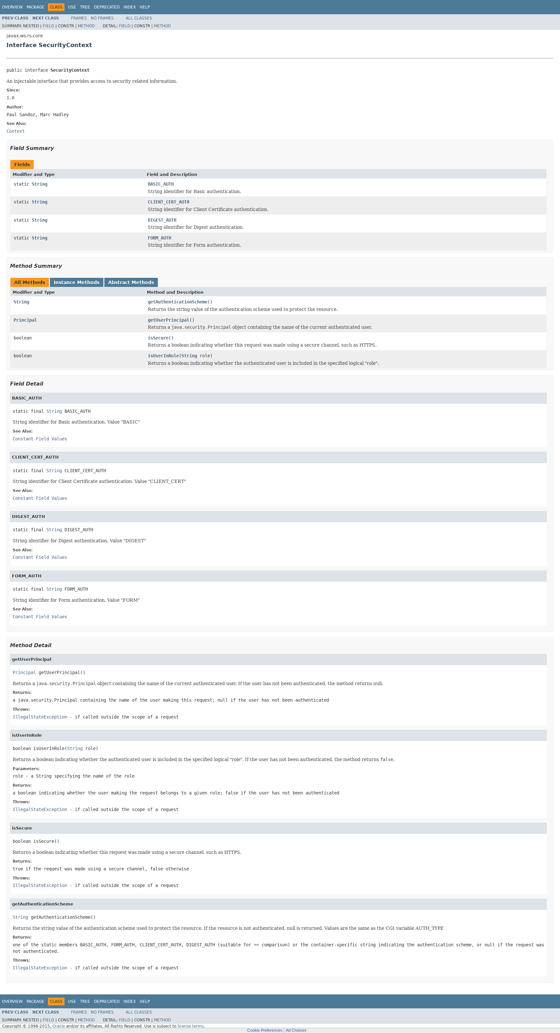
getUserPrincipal (168, 320)
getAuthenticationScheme (177, 301)
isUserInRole (163, 355)
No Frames (102, 18)
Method (86, 26)
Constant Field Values (40, 438)
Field (48, 26)
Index (129, 7)
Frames (79, 18)
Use (72, 7)
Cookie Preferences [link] (264, 1030)
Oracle (58, 1026)
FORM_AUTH (159, 237)
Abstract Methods (131, 282)
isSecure (158, 337)
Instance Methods (76, 282)
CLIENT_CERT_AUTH (168, 201)
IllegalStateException (40, 716)
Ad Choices (296, 1030)
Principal (25, 320)
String (39, 184)
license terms (191, 1026)
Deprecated (107, 7)
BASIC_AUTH (161, 184)
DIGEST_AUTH (162, 220)
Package (35, 7)
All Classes (139, 18)
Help (145, 7)
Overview (12, 7)
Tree (85, 7)
